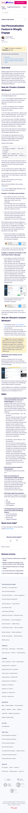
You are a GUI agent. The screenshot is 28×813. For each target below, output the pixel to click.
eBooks (3, 709)
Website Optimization (16, 632)
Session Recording (6, 623)
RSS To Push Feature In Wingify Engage (13, 573)
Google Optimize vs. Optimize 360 (9, 677)
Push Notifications (6, 619)
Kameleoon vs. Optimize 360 (8, 692)
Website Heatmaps (6, 632)
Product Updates (9, 705)
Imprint (14, 804)
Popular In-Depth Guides (7, 717)
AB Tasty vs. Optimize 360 (8, 696)
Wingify (3, 7)
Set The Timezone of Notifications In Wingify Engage (14, 559)
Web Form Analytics (18, 627)
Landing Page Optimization (8, 611)
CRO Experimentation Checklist (9, 758)
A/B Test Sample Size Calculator (9, 739)
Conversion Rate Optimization (8, 591)
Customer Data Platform (7, 595)
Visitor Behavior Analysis (7, 627)
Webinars (9, 709)
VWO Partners (5, 771)
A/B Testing (4, 587)
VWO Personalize (6, 652)
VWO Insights (12, 648)
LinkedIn (7, 42)
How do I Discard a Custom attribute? (14, 60)
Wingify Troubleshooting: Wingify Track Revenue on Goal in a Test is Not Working (13, 563)
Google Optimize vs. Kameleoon (9, 681)
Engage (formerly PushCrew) (13, 7)
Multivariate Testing (18, 615)
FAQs (6, 62)
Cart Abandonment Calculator (8, 750)
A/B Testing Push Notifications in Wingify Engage (13, 567)
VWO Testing (5, 648)
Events (14, 709)
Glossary (19, 709)
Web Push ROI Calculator (7, 746)
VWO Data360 (20, 648)
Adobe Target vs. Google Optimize (9, 673)
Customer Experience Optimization (9, 599)
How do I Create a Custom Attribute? (14, 59)
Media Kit (17, 767)
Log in (4, 98)
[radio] (10, 540)
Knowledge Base (5, 726)
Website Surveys (5, 639)
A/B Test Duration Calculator (8, 743)
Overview (7, 57)
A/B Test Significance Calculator (9, 735)
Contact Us (21, 771)
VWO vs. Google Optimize (18, 661)
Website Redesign (18, 636)
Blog (3, 705)
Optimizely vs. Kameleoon (7, 684)
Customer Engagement (19, 595)
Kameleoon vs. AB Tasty (7, 688)
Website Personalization (7, 636)
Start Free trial (20, 2)
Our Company (5, 767)
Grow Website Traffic (6, 607)
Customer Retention (6, 603)
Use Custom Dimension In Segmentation (13, 570)
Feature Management (16, 619)
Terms (3, 803)
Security (8, 803)
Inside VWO (4, 713)
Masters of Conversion (14, 713)
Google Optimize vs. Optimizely (9, 665)
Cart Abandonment (13, 587)
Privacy (9, 804)
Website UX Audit (20, 750)
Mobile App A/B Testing (7, 615)
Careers (11, 767)
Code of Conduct (21, 803)
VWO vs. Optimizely (6, 661)
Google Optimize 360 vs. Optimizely (10, 669)
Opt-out (18, 804)
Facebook (2, 42)
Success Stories (18, 705)
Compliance (13, 803)
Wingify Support (9, 528)
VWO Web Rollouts (21, 652)
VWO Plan (13, 652)
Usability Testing (15, 623)
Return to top (4, 546)
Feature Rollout (15, 603)
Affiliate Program (13, 771)
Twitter (4, 42)
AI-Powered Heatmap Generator (9, 754)
